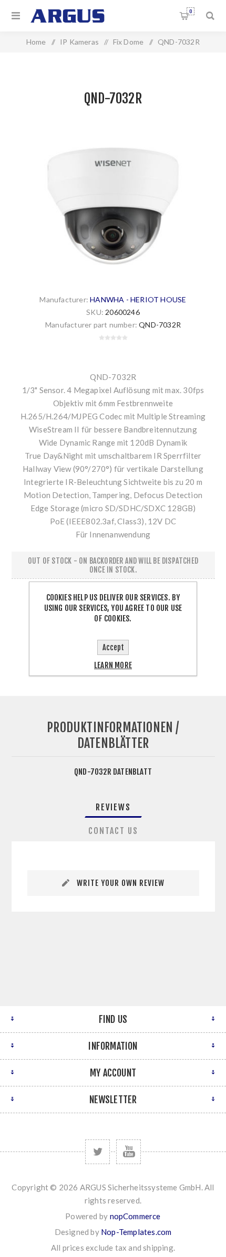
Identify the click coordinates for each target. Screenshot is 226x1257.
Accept (113, 647)
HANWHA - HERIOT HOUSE (138, 299)
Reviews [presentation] (113, 807)
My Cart (190, 11)
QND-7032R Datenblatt (113, 772)
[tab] (113, 807)
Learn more (113, 665)
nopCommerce (135, 1216)
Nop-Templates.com (136, 1232)
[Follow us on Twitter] (97, 1151)
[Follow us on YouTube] (128, 1151)
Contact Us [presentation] (113, 831)
